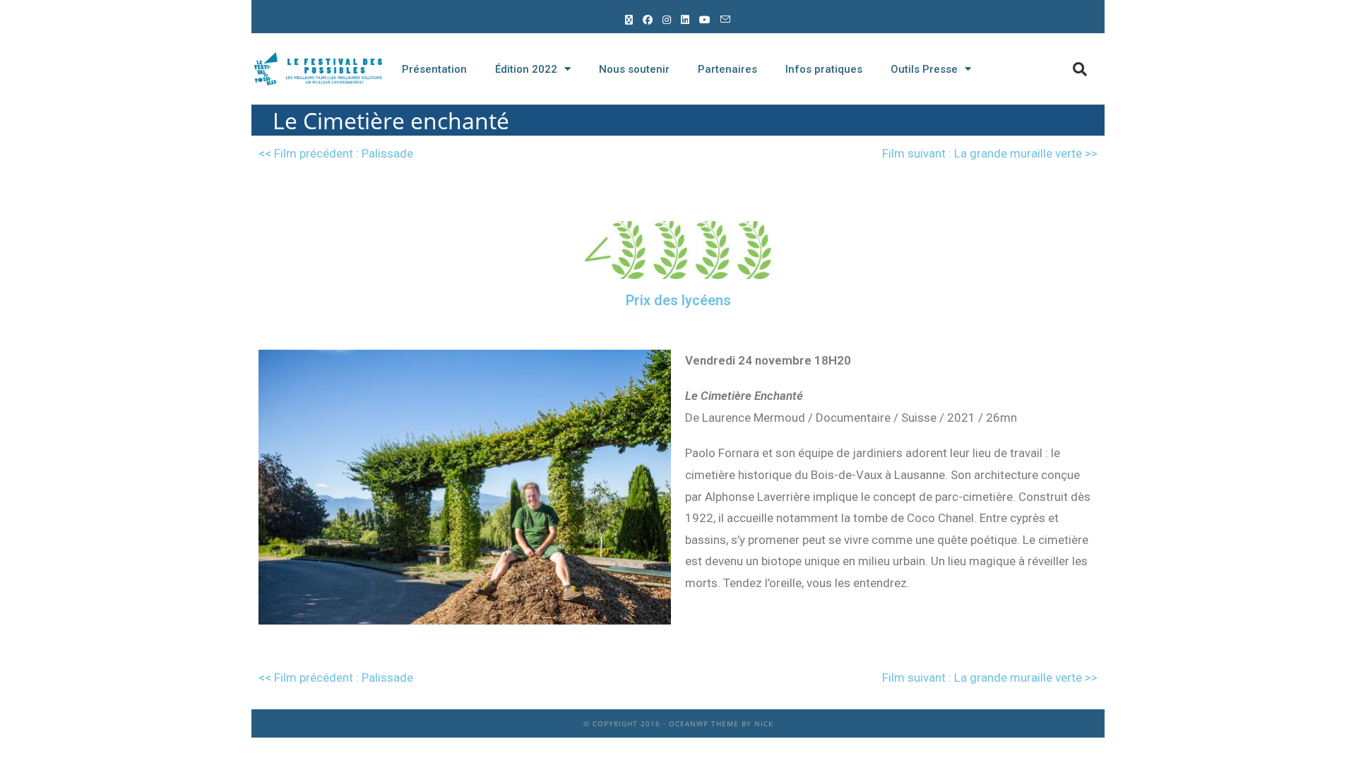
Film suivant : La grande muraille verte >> (990, 153)
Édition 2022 (526, 69)
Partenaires (727, 69)
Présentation (434, 69)
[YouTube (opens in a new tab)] (705, 19)
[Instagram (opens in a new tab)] (667, 19)
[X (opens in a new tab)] (629, 19)
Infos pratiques (823, 69)
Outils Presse (924, 69)
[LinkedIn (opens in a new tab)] (686, 19)
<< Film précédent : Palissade (335, 153)
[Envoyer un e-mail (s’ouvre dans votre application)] (726, 19)
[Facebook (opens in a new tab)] (648, 19)
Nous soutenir (634, 69)
